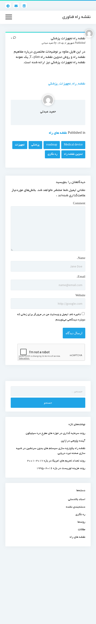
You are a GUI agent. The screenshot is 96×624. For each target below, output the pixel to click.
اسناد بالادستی (76, 499)
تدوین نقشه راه (73, 154)
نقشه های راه (58, 133)
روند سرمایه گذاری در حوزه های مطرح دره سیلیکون (55, 433)
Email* (81, 277)
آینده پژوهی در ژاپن (73, 441)
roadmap (51, 145)
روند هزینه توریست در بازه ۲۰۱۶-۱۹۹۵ (60, 468)
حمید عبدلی (48, 112)
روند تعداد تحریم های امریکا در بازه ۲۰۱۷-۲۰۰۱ (56, 461)
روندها (81, 522)
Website (80, 295)
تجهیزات (20, 145)
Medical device (73, 145)
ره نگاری (52, 154)
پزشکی (35, 145)
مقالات (81, 529)
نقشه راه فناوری (76, 17)
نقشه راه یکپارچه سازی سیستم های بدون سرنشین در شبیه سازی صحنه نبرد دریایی (50, 451)
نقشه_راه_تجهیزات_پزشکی (66, 84)
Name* (81, 258)
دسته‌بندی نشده (75, 507)
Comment (79, 203)
